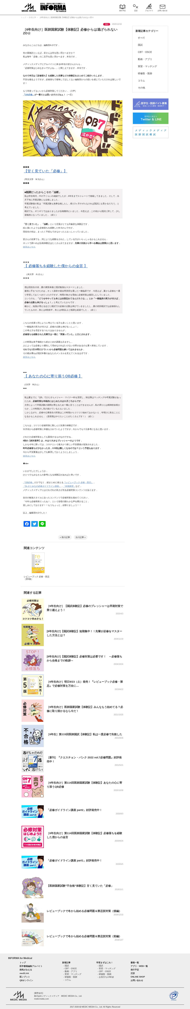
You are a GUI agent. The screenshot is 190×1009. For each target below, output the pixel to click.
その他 (140, 87)
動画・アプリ (144, 59)
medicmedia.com (41, 999)
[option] (38, 569)
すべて (140, 38)
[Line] (42, 524)
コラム (140, 80)
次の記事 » (81, 537)
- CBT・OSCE (70, 968)
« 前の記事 (65, 537)
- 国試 (66, 965)
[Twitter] (34, 524)
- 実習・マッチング (72, 974)
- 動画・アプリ (70, 971)
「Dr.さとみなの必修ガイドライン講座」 (42, 486)
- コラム (67, 980)
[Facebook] (27, 524)
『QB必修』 (28, 94)
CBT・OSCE (144, 52)
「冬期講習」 (69, 486)
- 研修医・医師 (70, 977)
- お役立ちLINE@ (106, 977)
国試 (139, 45)
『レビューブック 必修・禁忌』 (78, 482)
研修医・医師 (144, 73)
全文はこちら (29, 247)
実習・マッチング (146, 66)
